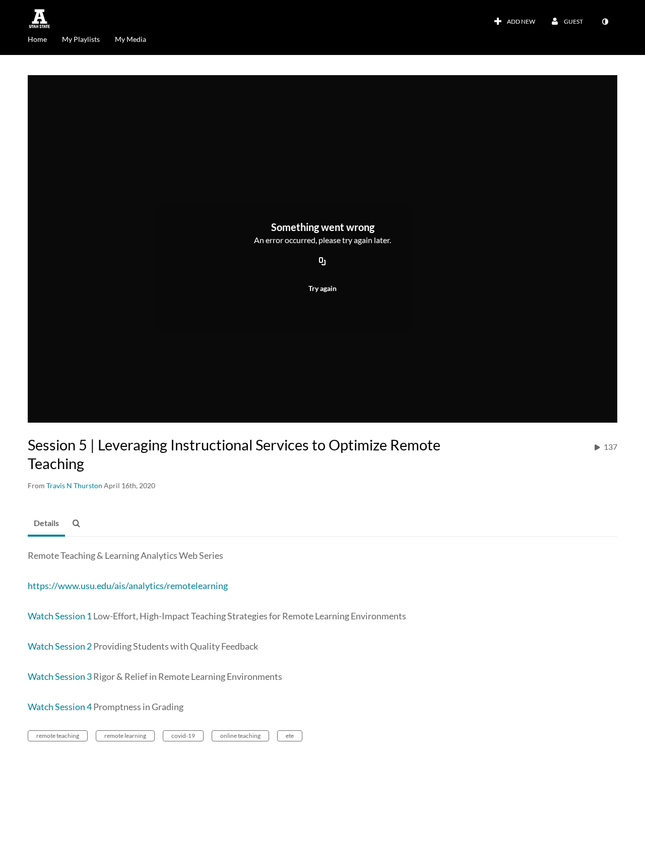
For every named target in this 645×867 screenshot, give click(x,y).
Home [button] (37, 39)
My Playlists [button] (81, 39)
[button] (79, 523)
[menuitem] (45, 38)
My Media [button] (130, 39)
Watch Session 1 (60, 615)
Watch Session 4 (60, 706)
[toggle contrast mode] (604, 22)
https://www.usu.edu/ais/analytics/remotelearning (128, 585)
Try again (322, 288)
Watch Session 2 (60, 646)
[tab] (46, 523)
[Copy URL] (322, 262)
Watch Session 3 (60, 676)
